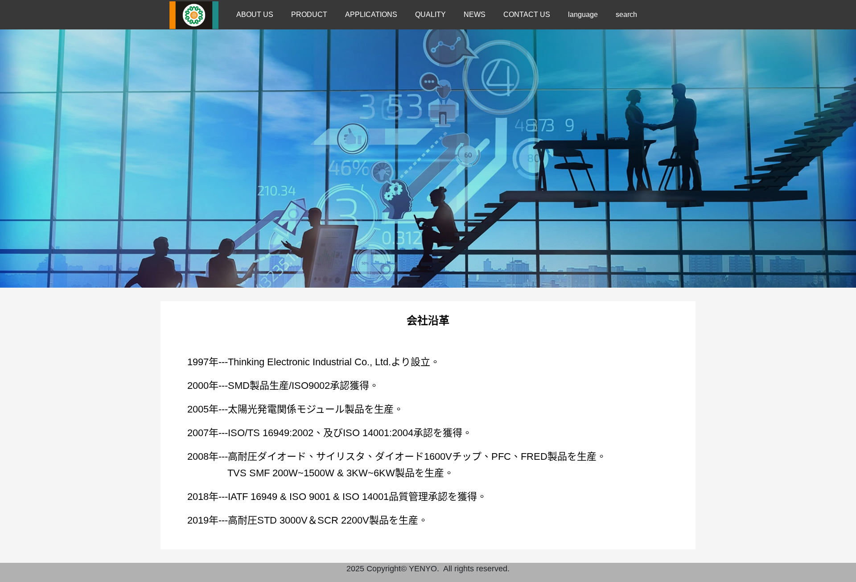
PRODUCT (309, 14)
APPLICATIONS (371, 14)
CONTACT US (526, 14)
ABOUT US (254, 14)
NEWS (475, 14)
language (583, 14)
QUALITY (430, 14)
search (626, 14)
